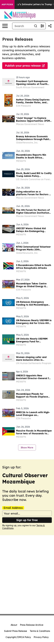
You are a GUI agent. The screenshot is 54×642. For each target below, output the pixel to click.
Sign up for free (27, 520)
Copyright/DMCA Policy (18, 637)
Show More (27, 447)
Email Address (13, 508)
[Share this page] (50, 26)
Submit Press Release (15, 631)
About (14, 624)
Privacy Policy (41, 637)
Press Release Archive (31, 624)
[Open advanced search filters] (42, 26)
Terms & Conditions (40, 631)
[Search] (35, 26)
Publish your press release (23, 65)
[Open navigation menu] (5, 26)
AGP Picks (7, 4)
